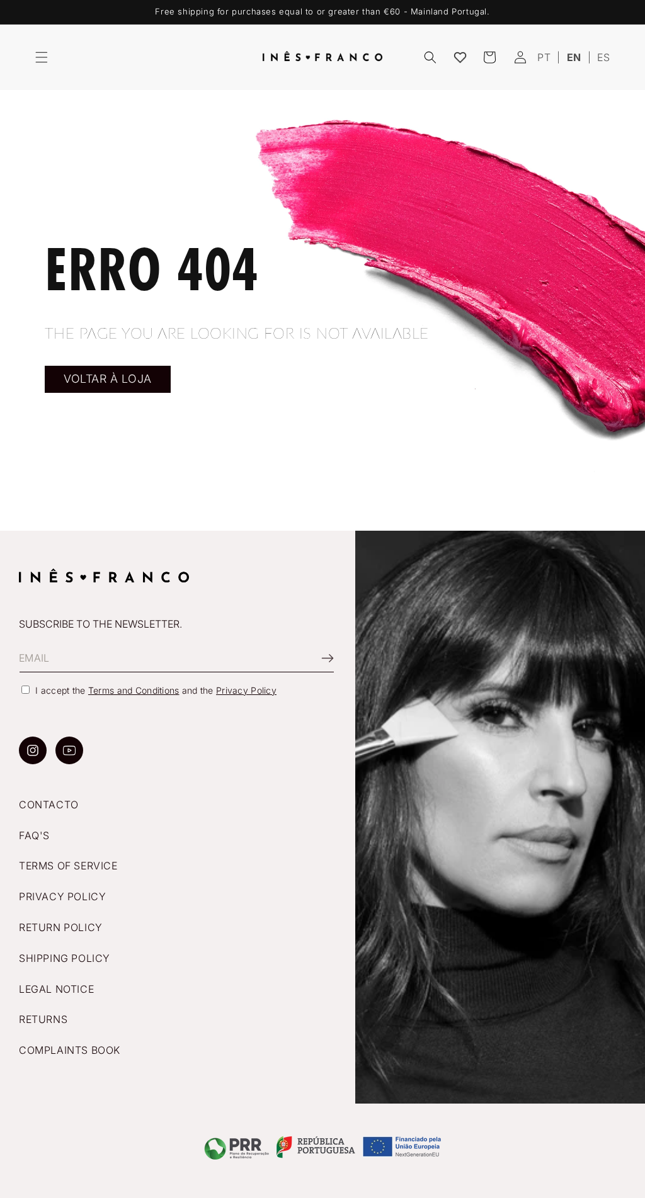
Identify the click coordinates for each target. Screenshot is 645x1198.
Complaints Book (69, 1050)
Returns (43, 1019)
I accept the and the (156, 690)
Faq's (34, 835)
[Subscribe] (320, 658)
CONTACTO (49, 804)
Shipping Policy (64, 958)
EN (574, 57)
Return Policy (61, 927)
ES (603, 57)
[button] (41, 57)
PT (544, 57)
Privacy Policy (246, 690)
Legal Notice (56, 989)
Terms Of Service (68, 865)
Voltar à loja (108, 378)
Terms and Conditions (134, 690)
